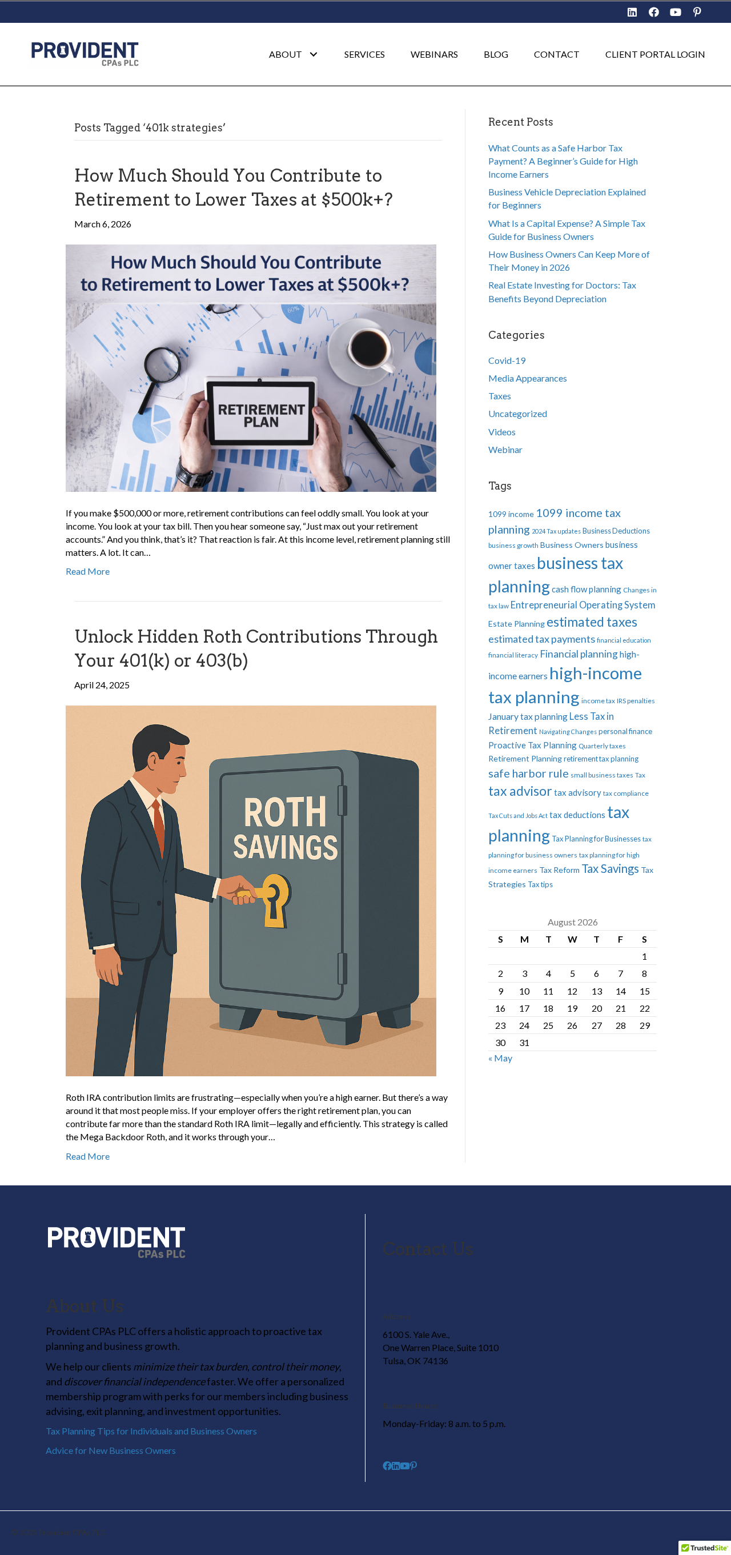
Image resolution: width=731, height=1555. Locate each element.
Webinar (505, 449)
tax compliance (626, 793)
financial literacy (513, 655)
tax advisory (577, 792)
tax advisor (520, 791)
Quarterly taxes (602, 746)
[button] (632, 12)
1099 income (511, 514)
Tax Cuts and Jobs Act (518, 815)
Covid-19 (506, 360)
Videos (502, 431)
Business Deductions (616, 530)
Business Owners (572, 545)
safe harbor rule (528, 773)
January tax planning (528, 716)
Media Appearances (527, 377)
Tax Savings (610, 868)
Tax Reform (559, 870)
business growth (513, 545)
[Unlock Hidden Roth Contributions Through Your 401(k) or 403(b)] (251, 889)
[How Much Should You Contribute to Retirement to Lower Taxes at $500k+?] (251, 366)
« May (500, 1057)
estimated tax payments (541, 638)
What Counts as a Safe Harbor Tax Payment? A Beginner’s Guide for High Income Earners (563, 160)
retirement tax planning (601, 758)
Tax (640, 775)
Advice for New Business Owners (111, 1450)
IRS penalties (636, 700)
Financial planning (579, 654)
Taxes (499, 395)
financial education (624, 640)
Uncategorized (517, 413)
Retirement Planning (525, 758)
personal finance (625, 731)
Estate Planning (516, 623)
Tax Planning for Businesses (596, 838)
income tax (598, 700)
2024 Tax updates (556, 531)
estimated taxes (592, 622)
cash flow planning (586, 589)
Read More (88, 571)
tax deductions (577, 814)
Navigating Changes (568, 731)
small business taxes (602, 775)
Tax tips (540, 884)
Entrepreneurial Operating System (583, 605)
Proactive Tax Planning (532, 745)
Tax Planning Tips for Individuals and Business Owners (151, 1430)
